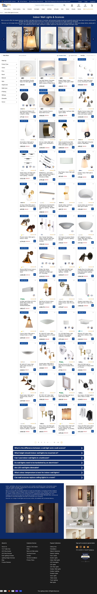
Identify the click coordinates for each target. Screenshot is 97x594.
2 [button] (41, 442)
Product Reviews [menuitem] (6, 562)
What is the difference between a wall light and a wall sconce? (40, 448)
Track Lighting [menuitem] (54, 580)
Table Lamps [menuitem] (53, 578)
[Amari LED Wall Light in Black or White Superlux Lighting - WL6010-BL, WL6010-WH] (86, 414)
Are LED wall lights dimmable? (26, 468)
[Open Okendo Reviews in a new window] (85, 561)
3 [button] (44, 442)
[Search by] (64, 5)
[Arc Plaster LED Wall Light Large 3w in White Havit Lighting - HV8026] (67, 257)
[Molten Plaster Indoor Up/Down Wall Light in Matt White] (67, 69)
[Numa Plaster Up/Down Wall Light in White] (67, 99)
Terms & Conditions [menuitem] (32, 558)
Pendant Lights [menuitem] (54, 573)
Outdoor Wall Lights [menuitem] (55, 569)
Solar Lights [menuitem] (53, 575)
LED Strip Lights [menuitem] (54, 566)
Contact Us (92, 1)
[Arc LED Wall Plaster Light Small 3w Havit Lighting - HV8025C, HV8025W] (67, 322)
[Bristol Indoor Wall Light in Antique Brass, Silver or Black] (28, 383)
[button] (61, 442)
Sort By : (83, 55)
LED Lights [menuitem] (53, 564)
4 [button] (47, 442)
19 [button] (54, 442)
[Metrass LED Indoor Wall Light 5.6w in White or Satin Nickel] (86, 322)
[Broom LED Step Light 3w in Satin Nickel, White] (67, 383)
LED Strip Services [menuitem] (7, 553)
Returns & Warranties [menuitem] (32, 551)
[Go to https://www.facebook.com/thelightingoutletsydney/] (77, 547)
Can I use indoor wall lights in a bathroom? (31, 458)
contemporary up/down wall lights (41, 493)
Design (80, 1)
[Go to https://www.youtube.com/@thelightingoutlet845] (88, 547)
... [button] (50, 442)
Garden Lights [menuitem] (54, 558)
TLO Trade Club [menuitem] (6, 549)
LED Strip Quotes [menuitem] (6, 551)
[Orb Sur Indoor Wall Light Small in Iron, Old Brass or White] (47, 130)
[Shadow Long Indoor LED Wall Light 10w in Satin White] (86, 290)
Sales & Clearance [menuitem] (55, 551)
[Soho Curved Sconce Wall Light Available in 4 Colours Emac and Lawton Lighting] (67, 130)
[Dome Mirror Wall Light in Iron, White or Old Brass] (28, 130)
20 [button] (58, 442)
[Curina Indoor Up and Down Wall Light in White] (86, 193)
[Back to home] (6, 5)
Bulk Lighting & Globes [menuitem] (8, 555)
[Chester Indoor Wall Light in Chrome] (86, 161)
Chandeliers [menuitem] (53, 549)
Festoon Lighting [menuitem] (54, 553)
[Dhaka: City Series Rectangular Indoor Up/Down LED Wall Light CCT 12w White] (47, 257)
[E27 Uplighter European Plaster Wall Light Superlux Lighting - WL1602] (86, 225)
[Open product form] (34, 84)
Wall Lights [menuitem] (53, 582)
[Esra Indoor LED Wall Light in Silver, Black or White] (86, 383)
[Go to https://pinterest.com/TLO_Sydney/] (84, 547)
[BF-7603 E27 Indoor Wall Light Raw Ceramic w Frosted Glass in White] (47, 322)
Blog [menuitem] (3, 560)
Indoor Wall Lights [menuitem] (55, 560)
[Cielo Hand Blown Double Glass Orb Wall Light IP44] (28, 69)
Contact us (91, 549)
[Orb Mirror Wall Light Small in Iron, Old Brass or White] (86, 69)
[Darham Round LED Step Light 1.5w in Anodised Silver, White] (67, 352)
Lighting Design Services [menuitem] (8, 558)
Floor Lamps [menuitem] (53, 555)
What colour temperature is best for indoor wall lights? (37, 472)
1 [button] (38, 442)
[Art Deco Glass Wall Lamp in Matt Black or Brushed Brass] (28, 193)
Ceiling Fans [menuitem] (53, 546)
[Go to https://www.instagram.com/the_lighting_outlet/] (81, 547)
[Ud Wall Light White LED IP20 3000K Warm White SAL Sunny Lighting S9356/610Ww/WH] (28, 290)
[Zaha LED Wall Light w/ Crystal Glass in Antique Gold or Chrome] (86, 352)
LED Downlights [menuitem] (54, 562)
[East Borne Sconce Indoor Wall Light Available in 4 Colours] (47, 290)
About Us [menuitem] (4, 546)
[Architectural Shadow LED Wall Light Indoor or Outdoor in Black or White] (28, 99)
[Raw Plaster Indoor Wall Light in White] (67, 161)
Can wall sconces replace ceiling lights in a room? (34, 477)
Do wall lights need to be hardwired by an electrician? (36, 463)
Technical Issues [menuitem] (31, 553)
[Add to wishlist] (35, 59)
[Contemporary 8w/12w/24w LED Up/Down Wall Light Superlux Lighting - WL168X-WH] (47, 193)
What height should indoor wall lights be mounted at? (36, 453)
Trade (86, 1)
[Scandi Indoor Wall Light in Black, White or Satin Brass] (47, 352)
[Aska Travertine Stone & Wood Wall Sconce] (47, 99)
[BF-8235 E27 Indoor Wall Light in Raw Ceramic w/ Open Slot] (28, 352)
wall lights (71, 24)
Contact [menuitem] (29, 555)
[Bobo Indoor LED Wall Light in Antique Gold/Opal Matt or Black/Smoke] (47, 414)
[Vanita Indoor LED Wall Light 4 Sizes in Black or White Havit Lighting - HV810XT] (28, 161)
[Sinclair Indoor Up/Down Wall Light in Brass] (67, 193)
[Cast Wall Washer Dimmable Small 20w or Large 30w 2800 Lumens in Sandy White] (47, 69)
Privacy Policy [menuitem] (30, 560)
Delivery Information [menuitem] (32, 546)
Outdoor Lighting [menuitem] (54, 571)
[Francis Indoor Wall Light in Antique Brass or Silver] (28, 322)
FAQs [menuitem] (28, 549)
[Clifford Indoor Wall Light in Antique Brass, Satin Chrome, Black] (67, 290)
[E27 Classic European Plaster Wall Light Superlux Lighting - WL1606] (67, 225)
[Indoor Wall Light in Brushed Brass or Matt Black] (86, 130)
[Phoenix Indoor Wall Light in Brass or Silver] (28, 225)
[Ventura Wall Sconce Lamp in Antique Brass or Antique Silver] (28, 257)
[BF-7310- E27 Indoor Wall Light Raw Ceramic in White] (47, 383)
